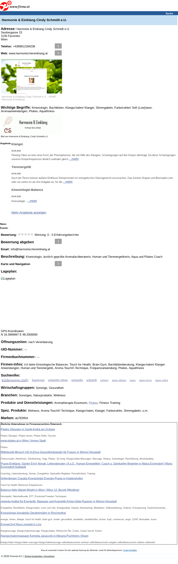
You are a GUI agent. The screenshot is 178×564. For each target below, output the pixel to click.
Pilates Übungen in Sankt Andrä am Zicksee (28, 429)
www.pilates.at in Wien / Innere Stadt (23, 440)
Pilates (93, 402)
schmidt (91, 380)
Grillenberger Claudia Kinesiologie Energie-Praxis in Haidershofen (42, 478)
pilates (104, 380)
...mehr (74, 159)
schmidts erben (58, 380)
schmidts (77, 380)
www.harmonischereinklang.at (24, 53)
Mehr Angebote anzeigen (28, 212)
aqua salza (161, 380)
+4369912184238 (18, 46)
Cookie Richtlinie (130, 550)
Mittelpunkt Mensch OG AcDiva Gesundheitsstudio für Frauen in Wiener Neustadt (50, 452)
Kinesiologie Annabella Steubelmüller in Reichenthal (33, 512)
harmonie (38, 380)
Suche (169, 13)
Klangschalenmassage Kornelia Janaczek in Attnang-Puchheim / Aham (44, 535)
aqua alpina (119, 380)
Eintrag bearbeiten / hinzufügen (40, 556)
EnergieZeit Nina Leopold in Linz (21, 524)
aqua (133, 380)
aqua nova (145, 380)
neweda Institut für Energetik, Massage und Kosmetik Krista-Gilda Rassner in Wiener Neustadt (59, 501)
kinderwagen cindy (15, 380)
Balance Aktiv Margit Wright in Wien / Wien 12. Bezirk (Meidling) (40, 489)
